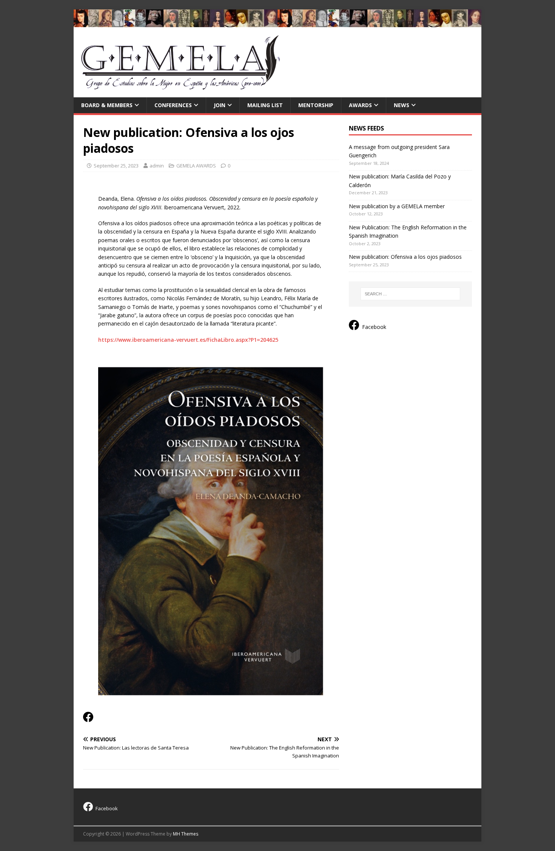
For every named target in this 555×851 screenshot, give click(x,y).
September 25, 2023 (116, 165)
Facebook (374, 326)
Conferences (173, 105)
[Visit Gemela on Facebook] (88, 718)
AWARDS (360, 105)
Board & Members (107, 105)
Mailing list (265, 105)
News (401, 105)
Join (219, 105)
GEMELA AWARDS (196, 165)
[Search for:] (410, 293)
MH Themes (185, 834)
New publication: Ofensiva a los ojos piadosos (405, 256)
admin (157, 165)
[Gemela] (277, 22)
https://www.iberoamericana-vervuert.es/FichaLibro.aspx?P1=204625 (188, 339)
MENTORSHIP (315, 105)
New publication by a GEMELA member (397, 206)
